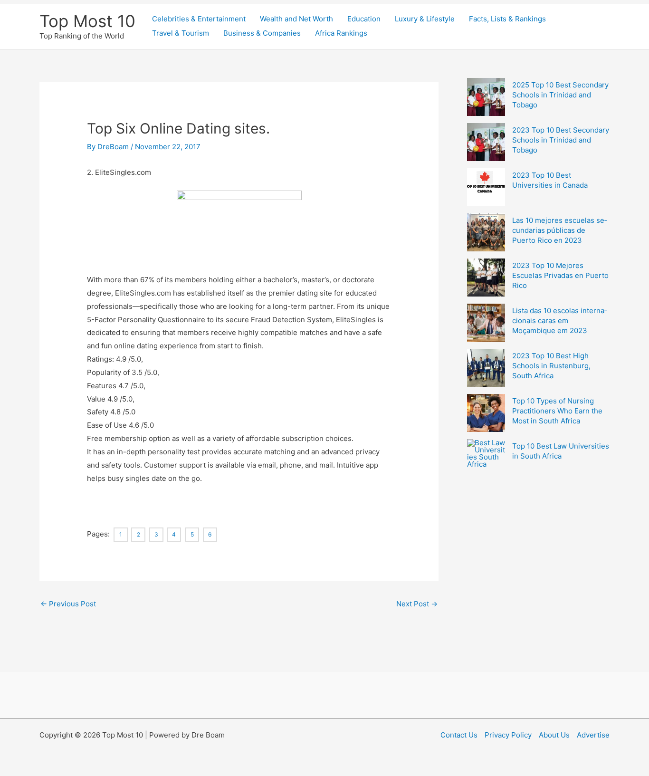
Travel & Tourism (180, 33)
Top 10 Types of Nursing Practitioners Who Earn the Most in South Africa (557, 410)
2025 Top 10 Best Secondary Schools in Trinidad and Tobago (560, 94)
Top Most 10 (87, 21)
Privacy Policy (508, 734)
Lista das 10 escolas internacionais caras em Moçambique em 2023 (559, 320)
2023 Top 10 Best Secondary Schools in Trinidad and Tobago (560, 139)
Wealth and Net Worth (296, 18)
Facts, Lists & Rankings (507, 18)
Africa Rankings (341, 33)
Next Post (417, 603)
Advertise (593, 734)
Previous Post (68, 603)
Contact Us (458, 734)
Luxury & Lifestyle (425, 18)
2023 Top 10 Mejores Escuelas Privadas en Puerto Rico (560, 275)
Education (364, 18)
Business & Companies (262, 33)
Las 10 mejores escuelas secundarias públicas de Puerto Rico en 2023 (559, 230)
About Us (554, 734)
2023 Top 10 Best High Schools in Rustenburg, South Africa (551, 365)
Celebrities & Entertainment (199, 18)
